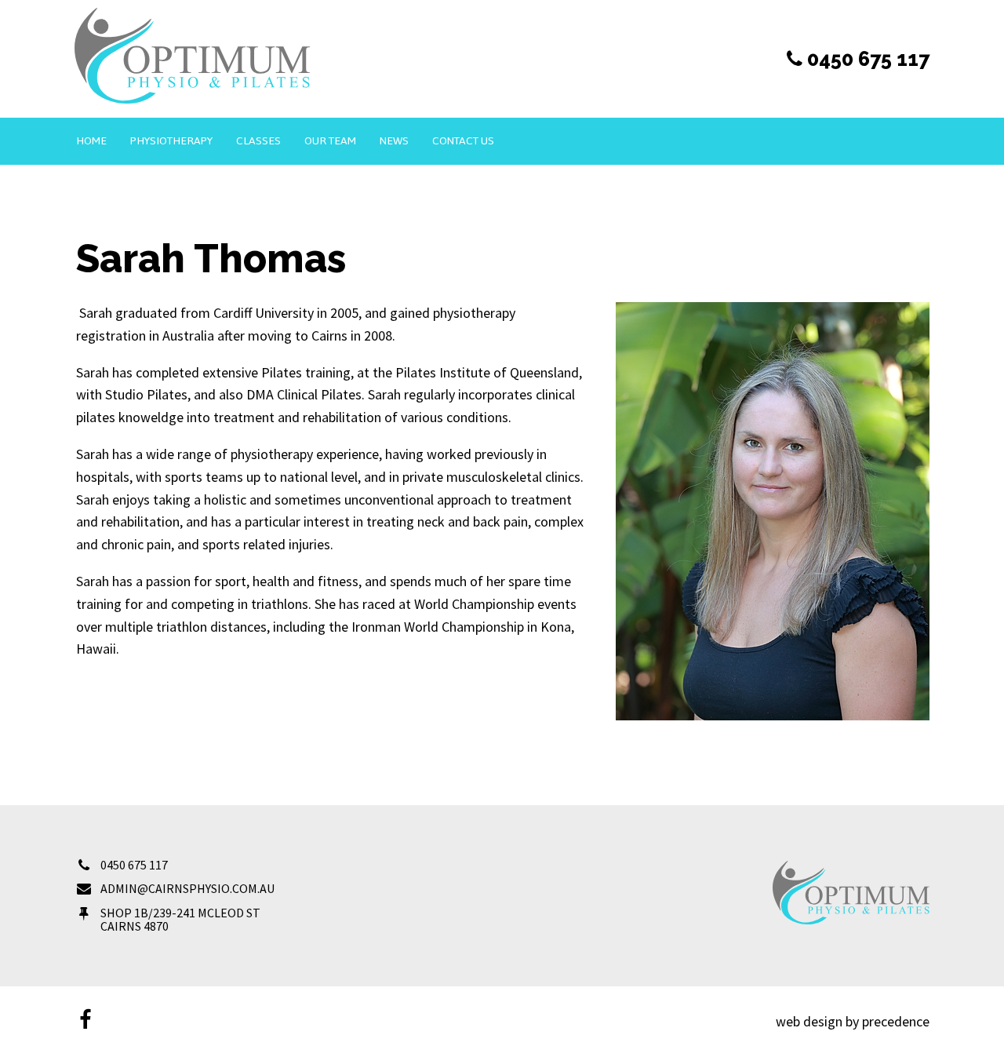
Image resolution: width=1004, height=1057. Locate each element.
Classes (258, 140)
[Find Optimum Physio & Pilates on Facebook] (85, 1021)
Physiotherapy (171, 140)
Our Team (330, 140)
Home (91, 140)
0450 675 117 (134, 865)
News (394, 140)
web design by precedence (852, 1021)
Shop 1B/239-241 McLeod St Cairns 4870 (180, 920)
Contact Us (463, 140)
